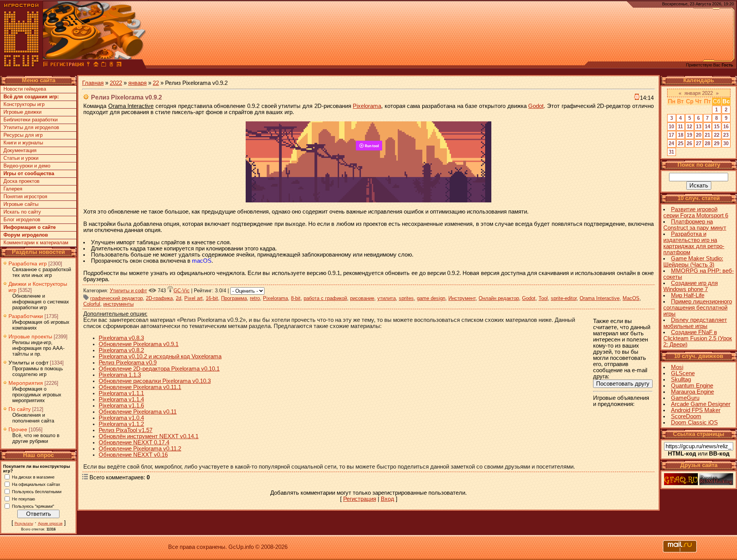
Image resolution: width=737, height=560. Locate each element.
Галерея (12, 189)
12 (689, 126)
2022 (116, 83)
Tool (543, 298)
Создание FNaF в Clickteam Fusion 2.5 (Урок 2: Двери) (697, 338)
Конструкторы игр (24, 104)
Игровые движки (22, 112)
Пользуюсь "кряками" (33, 506)
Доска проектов (21, 181)
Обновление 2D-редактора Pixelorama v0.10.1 (159, 369)
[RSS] (119, 65)
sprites (406, 298)
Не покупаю (23, 498)
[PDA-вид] (111, 65)
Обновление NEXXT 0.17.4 (134, 442)
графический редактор (116, 298)
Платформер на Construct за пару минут (694, 225)
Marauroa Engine (692, 392)
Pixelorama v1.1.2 (121, 424)
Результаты (24, 523)
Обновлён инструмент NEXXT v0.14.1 (148, 436)
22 (156, 83)
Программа (234, 298)
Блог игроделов (21, 219)
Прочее (17, 429)
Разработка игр (27, 263)
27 (698, 143)
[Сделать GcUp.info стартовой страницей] (96, 65)
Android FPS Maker (695, 410)
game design (431, 298)
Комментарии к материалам (35, 242)
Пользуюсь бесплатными (36, 491)
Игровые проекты (30, 336)
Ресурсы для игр (23, 135)
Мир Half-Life (687, 295)
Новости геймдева (24, 89)
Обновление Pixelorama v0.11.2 (140, 449)
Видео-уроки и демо (26, 166)
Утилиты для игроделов (31, 127)
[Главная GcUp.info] (21, 65)
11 (680, 126)
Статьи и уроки (20, 158)
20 (698, 135)
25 (680, 143)
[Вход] (88, 65)
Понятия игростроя (25, 196)
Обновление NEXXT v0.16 (133, 455)
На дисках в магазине (33, 476)
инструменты (118, 304)
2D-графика (159, 298)
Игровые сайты (20, 204)
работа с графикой (325, 298)
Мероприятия (25, 383)
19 (689, 135)
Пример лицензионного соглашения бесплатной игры (697, 307)
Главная (93, 83)
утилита (386, 298)
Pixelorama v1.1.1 (121, 393)
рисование (362, 298)
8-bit (296, 298)
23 (726, 135)
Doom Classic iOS (694, 422)
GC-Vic (182, 290)
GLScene (683, 373)
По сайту (19, 409)
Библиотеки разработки (30, 120)
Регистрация (359, 499)
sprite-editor (564, 298)
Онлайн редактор (499, 298)
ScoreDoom (686, 416)
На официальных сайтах (36, 484)
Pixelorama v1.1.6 (121, 406)
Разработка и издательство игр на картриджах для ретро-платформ (693, 243)
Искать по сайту (22, 212)
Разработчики (25, 316)
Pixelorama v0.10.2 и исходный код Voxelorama (160, 356)
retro (255, 298)
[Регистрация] (67, 65)
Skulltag (681, 379)
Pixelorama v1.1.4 (121, 399)
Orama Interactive (600, 298)
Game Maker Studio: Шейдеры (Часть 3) (693, 261)
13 (698, 126)
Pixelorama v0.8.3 (121, 338)
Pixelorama (367, 106)
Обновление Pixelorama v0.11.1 (140, 387)
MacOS (631, 298)
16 (726, 126)
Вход (387, 499)
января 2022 (698, 93)
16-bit (212, 298)
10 (671, 126)
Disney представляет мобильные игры (695, 323)
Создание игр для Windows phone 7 (690, 286)
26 (689, 143)
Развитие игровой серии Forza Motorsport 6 (695, 212)
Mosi (677, 367)
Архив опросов (50, 523)
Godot (536, 106)
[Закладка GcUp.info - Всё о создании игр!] (103, 65)
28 (707, 143)
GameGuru (685, 398)
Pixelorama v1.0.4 (121, 418)
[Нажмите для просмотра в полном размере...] (368, 200)
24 (671, 143)
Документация (19, 150)
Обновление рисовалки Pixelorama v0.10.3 (155, 381)
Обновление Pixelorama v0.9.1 (138, 344)
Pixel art (193, 298)
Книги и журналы (23, 143)
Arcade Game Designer (700, 404)
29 (716, 143)
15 (716, 126)
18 (680, 135)
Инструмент (462, 298)
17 (671, 135)
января (137, 83)
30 (726, 143)
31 (671, 152)
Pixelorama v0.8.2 (121, 350)
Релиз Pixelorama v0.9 (128, 363)
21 (707, 135)
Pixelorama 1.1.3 (120, 375)
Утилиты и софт (28, 363)
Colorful (91, 304)
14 (707, 126)
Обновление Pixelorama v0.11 (138, 412)
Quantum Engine (692, 386)
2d (178, 298)
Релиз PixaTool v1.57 (125, 430)
